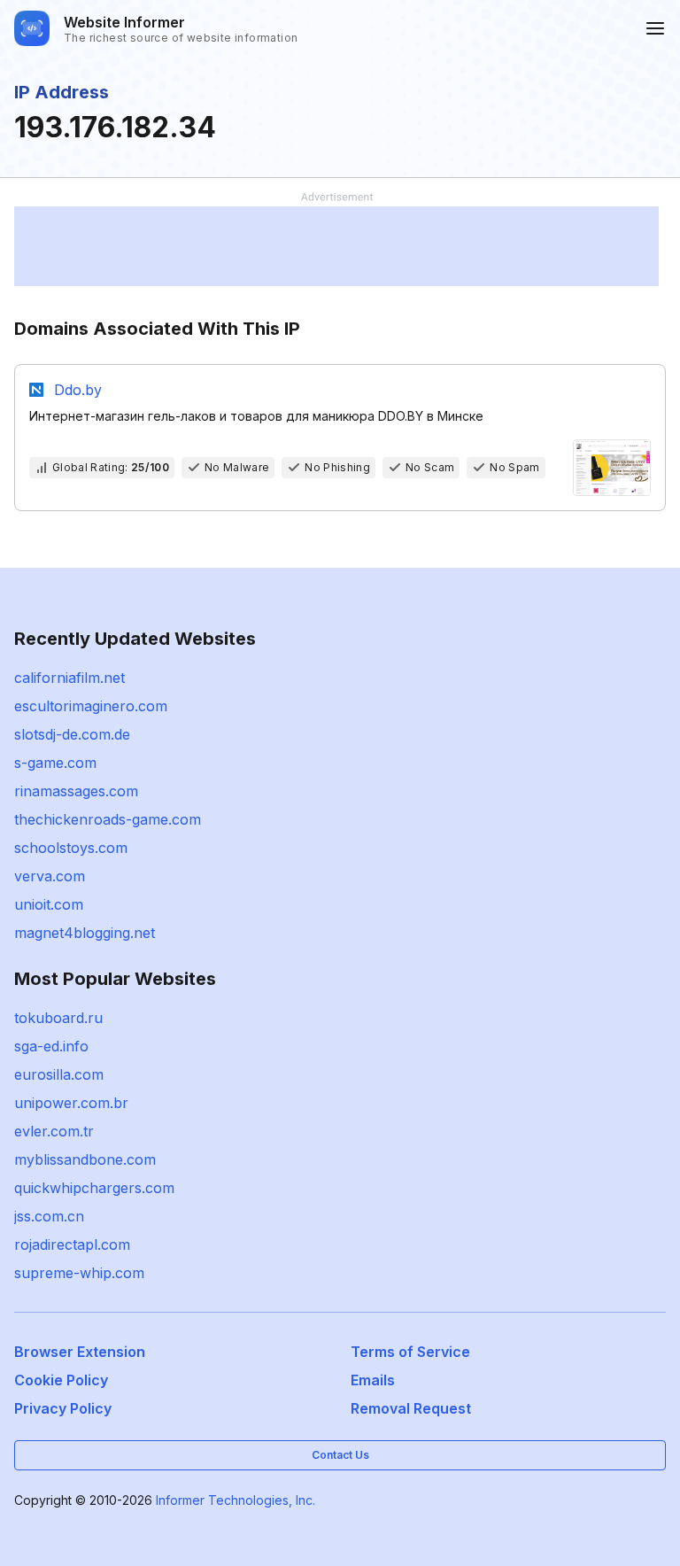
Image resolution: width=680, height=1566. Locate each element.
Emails (373, 1380)
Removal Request (411, 1408)
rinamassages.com (76, 791)
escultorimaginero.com (90, 706)
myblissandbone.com (85, 1159)
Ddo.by (78, 390)
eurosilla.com (59, 1074)
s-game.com (55, 762)
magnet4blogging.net (84, 933)
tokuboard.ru (58, 1018)
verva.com (49, 876)
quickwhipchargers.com (94, 1188)
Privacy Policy (63, 1408)
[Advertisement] (336, 246)
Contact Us (340, 1454)
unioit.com (48, 904)
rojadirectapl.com (72, 1244)
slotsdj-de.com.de (72, 734)
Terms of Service (410, 1352)
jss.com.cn (49, 1216)
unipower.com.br (71, 1103)
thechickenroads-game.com (107, 819)
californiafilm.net (69, 677)
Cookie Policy (61, 1380)
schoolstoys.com (71, 848)
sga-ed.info (51, 1046)
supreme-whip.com (79, 1273)
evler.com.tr (54, 1131)
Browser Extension (79, 1352)
